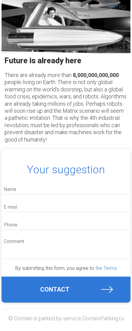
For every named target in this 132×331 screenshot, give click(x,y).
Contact (54, 289)
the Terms (106, 268)
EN (111, 7)
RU (122, 7)
